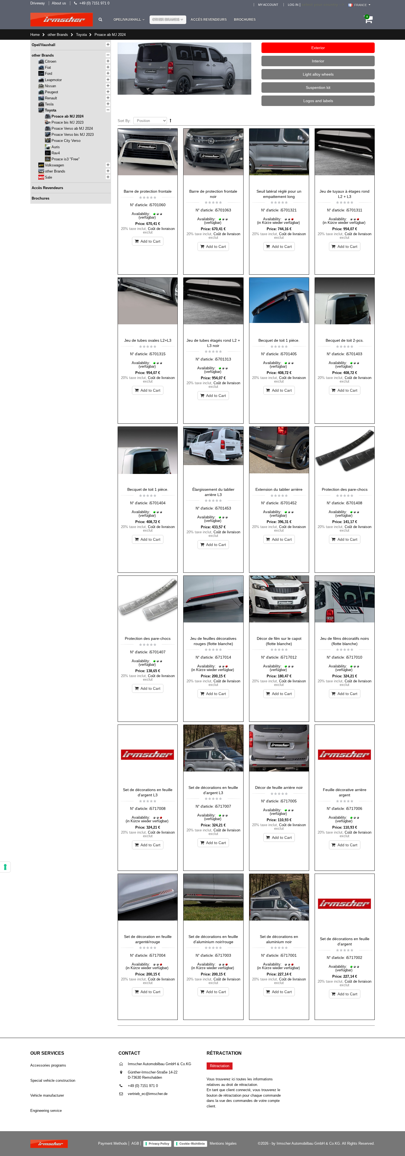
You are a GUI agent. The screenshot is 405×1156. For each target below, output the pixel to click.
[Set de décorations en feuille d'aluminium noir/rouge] (213, 902)
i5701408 (354, 503)
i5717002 (354, 957)
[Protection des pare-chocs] (344, 455)
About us (59, 3)
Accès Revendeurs (209, 20)
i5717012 (288, 657)
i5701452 (288, 503)
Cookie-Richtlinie (192, 1144)
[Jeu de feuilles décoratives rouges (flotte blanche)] (213, 604)
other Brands (165, 20)
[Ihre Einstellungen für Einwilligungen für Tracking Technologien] (5, 867)
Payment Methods (112, 1143)
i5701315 (157, 354)
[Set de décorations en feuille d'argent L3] (147, 754)
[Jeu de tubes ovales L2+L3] (147, 306)
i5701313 (223, 359)
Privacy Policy (159, 1144)
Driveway (37, 3)
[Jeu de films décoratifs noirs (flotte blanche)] (344, 604)
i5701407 (157, 652)
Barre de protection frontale (148, 191)
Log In (293, 4)
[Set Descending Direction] (170, 120)
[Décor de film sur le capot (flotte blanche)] (279, 604)
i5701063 (223, 210)
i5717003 (223, 955)
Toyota (81, 35)
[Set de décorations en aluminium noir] (279, 902)
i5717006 (354, 808)
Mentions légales (223, 1143)
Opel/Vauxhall (127, 20)
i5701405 (288, 354)
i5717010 (354, 657)
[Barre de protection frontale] (147, 157)
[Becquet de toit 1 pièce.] (279, 306)
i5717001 (288, 955)
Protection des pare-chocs (345, 489)
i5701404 (157, 503)
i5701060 (157, 205)
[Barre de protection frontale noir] (213, 157)
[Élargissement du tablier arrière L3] (213, 455)
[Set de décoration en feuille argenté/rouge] (147, 902)
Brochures (245, 20)
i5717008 (157, 808)
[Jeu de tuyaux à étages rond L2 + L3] (344, 157)
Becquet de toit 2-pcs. (345, 340)
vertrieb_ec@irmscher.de (148, 1094)
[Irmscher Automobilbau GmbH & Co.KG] (61, 19)
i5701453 (223, 508)
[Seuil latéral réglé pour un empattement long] (279, 157)
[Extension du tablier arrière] (279, 455)
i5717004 (157, 955)
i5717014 (223, 657)
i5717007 (223, 806)
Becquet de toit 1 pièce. (278, 340)
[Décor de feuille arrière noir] (279, 753)
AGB (135, 1143)
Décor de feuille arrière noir (279, 787)
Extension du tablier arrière (279, 489)
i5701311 (354, 210)
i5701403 (354, 354)
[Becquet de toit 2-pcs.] (344, 306)
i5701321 (288, 210)
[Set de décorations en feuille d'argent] (344, 904)
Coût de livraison (161, 229)
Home (35, 35)
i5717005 (288, 801)
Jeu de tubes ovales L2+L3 (147, 340)
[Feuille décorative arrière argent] (344, 754)
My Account (268, 4)
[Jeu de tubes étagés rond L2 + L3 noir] (213, 306)
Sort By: (124, 121)
